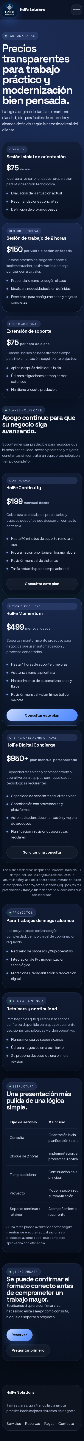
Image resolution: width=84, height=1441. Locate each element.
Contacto (66, 1423)
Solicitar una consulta (42, 852)
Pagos (49, 1423)
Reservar (19, 1334)
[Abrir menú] (77, 10)
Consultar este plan (42, 583)
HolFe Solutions (32, 9)
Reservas (32, 1423)
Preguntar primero (28, 1350)
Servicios (13, 1423)
